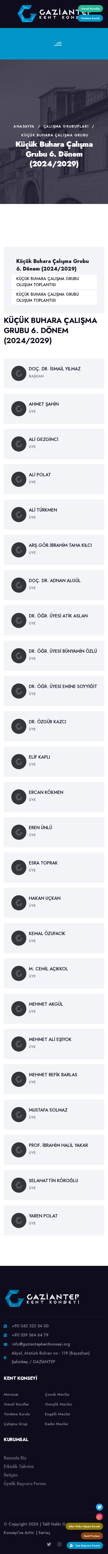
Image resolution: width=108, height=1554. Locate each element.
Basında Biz (15, 1458)
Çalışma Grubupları (66, 126)
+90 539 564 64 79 (30, 1335)
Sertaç (44, 1533)
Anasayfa (24, 126)
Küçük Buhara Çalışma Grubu (54, 135)
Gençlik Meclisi (58, 1404)
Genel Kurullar (16, 1404)
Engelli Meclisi (57, 1414)
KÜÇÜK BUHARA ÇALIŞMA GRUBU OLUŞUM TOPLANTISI (47, 282)
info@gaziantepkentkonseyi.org (41, 1344)
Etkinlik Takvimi (19, 1466)
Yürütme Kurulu (17, 1414)
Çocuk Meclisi (57, 1394)
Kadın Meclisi (56, 1424)
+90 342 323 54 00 (30, 1326)
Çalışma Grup (15, 1424)
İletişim (11, 1475)
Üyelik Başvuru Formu (25, 1483)
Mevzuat (11, 1394)
